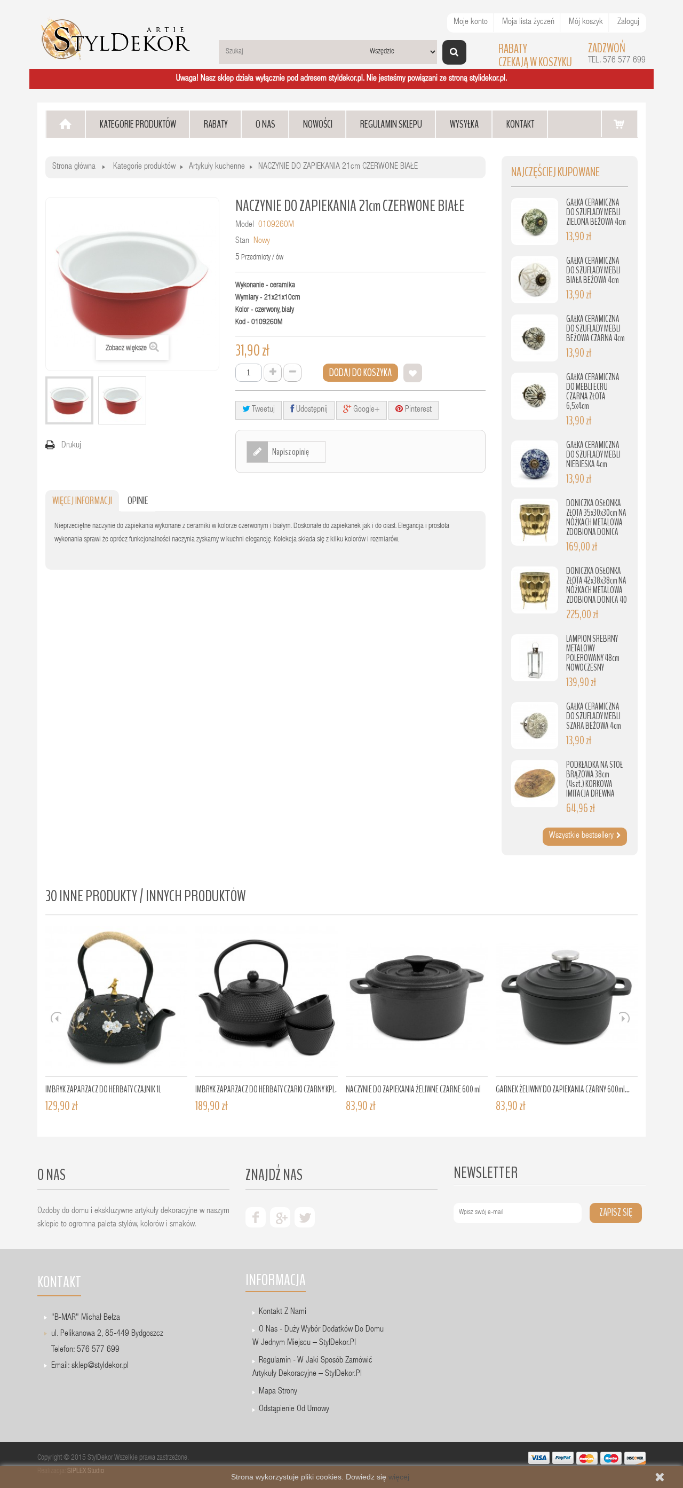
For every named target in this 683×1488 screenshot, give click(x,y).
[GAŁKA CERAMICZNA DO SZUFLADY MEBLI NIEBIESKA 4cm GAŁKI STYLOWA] (534, 463)
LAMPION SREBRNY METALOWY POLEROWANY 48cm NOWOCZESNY (593, 653)
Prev (56, 1017)
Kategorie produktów (144, 167)
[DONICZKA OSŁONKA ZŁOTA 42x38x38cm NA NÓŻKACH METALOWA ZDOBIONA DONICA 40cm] (534, 589)
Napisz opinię (290, 451)
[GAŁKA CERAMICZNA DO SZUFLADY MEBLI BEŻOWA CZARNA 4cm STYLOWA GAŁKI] (534, 337)
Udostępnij (311, 410)
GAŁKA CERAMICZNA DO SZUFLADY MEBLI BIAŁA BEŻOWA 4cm (593, 270)
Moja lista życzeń (528, 22)
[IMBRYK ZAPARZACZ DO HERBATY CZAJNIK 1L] (116, 1001)
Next (624, 1017)
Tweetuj (262, 410)
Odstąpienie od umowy (294, 1409)
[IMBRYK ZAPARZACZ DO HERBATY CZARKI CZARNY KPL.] (266, 1001)
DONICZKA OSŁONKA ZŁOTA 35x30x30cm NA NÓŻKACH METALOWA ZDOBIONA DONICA (596, 517)
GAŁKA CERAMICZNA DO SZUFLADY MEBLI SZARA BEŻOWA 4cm (593, 716)
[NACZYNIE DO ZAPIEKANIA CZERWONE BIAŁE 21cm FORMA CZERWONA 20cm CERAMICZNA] (69, 400)
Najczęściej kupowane (555, 172)
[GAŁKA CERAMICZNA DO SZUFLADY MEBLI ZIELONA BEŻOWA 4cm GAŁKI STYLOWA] (534, 221)
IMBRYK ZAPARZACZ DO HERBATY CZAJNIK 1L (103, 1089)
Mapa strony (278, 1392)
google (280, 1217)
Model (244, 225)
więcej (398, 1477)
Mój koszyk (586, 22)
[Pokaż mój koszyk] (619, 123)
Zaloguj (628, 22)
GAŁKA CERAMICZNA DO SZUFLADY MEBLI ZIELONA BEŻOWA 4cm (596, 212)
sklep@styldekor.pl (100, 1366)
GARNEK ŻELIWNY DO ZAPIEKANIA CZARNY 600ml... (563, 1089)
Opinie (138, 500)
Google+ (365, 410)
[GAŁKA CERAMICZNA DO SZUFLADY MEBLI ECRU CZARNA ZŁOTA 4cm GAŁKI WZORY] (534, 396)
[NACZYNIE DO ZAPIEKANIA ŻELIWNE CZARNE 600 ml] (417, 1001)
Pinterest (417, 410)
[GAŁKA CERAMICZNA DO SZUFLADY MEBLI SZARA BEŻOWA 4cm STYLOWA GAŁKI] (534, 725)
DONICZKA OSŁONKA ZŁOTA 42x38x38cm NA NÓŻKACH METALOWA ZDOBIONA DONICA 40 (596, 585)
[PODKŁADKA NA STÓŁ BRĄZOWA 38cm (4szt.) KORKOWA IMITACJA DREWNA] (534, 783)
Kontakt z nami (282, 1312)
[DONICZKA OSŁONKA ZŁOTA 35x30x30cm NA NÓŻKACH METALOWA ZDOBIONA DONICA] (534, 522)
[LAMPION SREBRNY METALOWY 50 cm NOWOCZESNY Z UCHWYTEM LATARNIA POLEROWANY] (534, 657)
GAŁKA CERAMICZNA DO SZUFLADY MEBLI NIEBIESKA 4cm (593, 454)
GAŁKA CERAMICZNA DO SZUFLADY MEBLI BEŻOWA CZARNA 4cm (595, 328)
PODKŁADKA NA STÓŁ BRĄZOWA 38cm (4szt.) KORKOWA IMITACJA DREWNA (594, 779)
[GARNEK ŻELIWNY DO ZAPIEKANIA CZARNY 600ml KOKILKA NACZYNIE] (567, 1001)
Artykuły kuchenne (217, 167)
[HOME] (65, 124)
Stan (242, 241)
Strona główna (74, 167)
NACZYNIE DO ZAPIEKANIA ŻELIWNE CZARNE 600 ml (413, 1089)
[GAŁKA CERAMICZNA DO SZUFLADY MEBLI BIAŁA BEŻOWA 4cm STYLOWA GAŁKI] (534, 279)
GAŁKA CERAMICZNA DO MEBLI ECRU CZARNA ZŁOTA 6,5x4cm (593, 391)
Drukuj (71, 446)
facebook (255, 1217)
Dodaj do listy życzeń (412, 373)
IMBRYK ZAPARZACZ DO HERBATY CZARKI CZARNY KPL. (266, 1089)
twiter (305, 1217)
